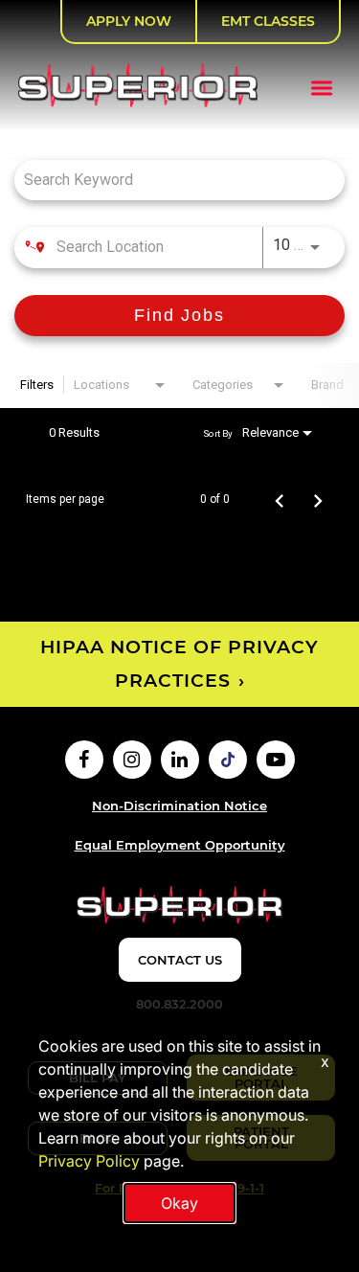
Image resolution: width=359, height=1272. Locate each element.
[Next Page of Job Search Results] (318, 499)
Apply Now (128, 21)
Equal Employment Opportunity (180, 844)
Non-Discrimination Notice (179, 805)
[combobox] (170, 179)
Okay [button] (179, 1203)
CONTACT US (180, 959)
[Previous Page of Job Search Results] (279, 499)
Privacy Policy (89, 1160)
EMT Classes (268, 21)
